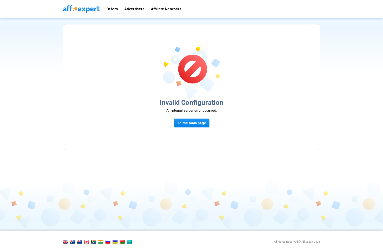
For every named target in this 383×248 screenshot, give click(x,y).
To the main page (191, 123)
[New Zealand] (79, 242)
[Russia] (108, 242)
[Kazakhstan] (129, 242)
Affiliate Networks (166, 9)
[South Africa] (93, 242)
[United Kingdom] (65, 242)
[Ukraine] (115, 242)
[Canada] (86, 242)
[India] (100, 242)
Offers (112, 9)
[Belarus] (122, 242)
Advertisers (134, 9)
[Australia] (72, 242)
